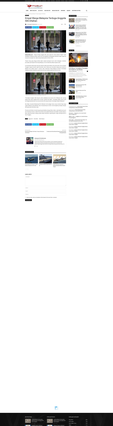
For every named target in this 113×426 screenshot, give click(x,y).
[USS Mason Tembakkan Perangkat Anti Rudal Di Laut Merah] (78, 60)
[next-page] (27, 169)
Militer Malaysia (41, 118)
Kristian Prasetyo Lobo (73, 71)
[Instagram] (82, 1)
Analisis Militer (41, 162)
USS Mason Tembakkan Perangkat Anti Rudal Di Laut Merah (78, 68)
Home (26, 13)
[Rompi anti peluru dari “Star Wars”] (72, 92)
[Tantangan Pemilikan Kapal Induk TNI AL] (45, 158)
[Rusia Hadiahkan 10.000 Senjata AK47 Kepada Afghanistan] (72, 81)
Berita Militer (36, 118)
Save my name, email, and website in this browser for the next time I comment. (42, 197)
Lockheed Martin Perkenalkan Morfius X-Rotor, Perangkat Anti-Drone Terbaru (81, 20)
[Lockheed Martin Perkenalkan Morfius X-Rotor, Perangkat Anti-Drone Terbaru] (72, 20)
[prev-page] (26, 169)
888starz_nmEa (71, 116)
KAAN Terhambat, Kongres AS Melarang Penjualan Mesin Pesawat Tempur (59, 165)
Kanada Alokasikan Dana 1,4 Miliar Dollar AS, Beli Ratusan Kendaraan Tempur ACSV (80, 41)
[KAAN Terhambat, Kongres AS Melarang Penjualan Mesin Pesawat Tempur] (59, 158)
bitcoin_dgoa (71, 119)
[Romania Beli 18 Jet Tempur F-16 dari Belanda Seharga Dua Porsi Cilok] (31, 158)
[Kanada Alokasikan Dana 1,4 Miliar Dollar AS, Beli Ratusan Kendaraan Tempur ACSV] (72, 41)
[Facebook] (80, 1)
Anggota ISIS (30, 118)
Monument (71, 113)
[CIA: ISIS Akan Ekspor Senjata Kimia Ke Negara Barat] (72, 97)
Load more (78, 45)
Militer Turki (55, 162)
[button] (86, 10)
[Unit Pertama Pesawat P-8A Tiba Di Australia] (72, 86)
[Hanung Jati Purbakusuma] (26, 24)
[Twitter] (84, 1)
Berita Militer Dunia (28, 162)
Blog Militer (27, 15)
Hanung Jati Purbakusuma (32, 24)
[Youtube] (87, 1)
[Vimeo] (85, 1)
